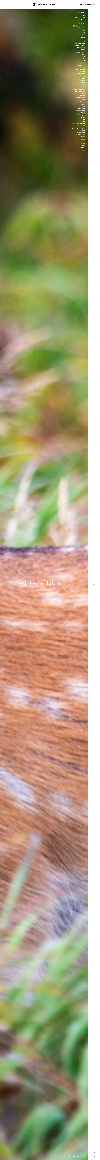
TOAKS (83, 139)
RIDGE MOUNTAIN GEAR (78, 123)
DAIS (84, 60)
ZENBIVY (83, 147)
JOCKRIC (83, 84)
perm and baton (81, 115)
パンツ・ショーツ (80, 21)
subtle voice (82, 138)
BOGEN (83, 49)
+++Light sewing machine (78, 91)
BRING (83, 54)
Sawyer (83, 130)
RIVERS (83, 127)
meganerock (82, 101)
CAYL (84, 56)
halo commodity (81, 71)
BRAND (82, 37)
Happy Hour (82, 75)
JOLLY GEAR (82, 86)
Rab (84, 119)
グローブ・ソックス (80, 28)
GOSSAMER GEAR (80, 69)
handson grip (81, 73)
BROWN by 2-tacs (80, 52)
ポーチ (83, 34)
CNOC (83, 58)
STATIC (83, 136)
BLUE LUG (82, 51)
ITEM (83, 15)
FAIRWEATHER (81, 65)
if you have (82, 80)
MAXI (83, 99)
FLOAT (83, 67)
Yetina (83, 145)
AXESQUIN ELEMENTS (79, 45)
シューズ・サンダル (80, 24)
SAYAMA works (81, 132)
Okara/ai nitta (81, 108)
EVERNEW (82, 63)
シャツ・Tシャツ (80, 19)
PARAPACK (82, 112)
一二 (84, 39)
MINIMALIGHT (81, 103)
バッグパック (81, 32)
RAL (84, 121)
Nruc (84, 106)
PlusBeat (83, 117)
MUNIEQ (83, 104)
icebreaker (82, 82)
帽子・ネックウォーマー (78, 26)
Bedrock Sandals (81, 47)
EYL (84, 62)
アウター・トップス (80, 17)
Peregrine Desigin (80, 114)
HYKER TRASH (81, 78)
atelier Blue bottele (80, 43)
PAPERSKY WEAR (80, 110)
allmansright (82, 41)
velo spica (82, 143)
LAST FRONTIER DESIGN (78, 89)
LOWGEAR (82, 95)
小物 (84, 30)
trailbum (83, 141)
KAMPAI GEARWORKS (79, 88)
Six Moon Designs (80, 134)
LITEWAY (83, 93)
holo (84, 76)
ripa (84, 125)
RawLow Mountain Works (78, 128)
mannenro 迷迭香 (80, 97)
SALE (83, 150)
